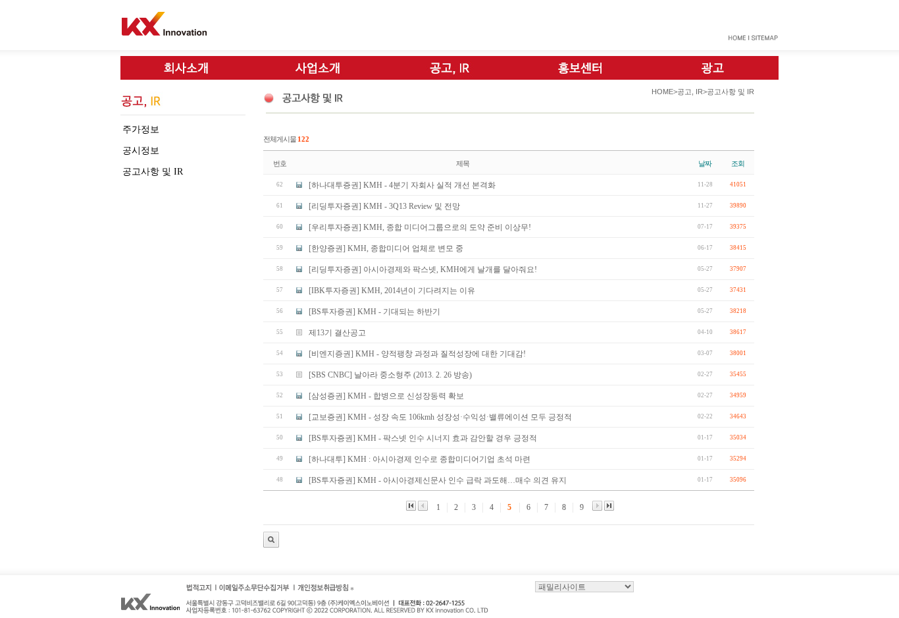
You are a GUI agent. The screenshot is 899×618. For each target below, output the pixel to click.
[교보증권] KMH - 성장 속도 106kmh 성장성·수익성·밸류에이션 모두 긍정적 (440, 417)
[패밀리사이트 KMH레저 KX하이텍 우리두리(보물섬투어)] (584, 585)
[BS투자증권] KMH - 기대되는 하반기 (374, 311)
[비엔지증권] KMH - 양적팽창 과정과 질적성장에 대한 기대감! (417, 353)
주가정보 (140, 129)
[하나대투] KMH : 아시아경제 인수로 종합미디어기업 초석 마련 (419, 459)
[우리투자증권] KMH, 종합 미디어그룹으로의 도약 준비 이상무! (420, 227)
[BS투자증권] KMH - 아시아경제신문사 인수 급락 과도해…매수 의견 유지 (438, 480)
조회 (737, 163)
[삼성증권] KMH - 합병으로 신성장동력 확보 (386, 396)
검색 (271, 540)
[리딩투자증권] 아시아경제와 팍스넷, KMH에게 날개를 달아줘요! (423, 269)
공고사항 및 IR (152, 172)
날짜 (704, 163)
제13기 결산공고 (337, 332)
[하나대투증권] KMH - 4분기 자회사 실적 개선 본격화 (402, 185)
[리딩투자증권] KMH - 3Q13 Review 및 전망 (384, 206)
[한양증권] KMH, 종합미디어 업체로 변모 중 (386, 248)
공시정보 (140, 150)
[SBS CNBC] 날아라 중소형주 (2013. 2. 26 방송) (390, 374)
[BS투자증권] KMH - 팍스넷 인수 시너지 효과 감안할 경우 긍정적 (423, 438)
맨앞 (411, 506)
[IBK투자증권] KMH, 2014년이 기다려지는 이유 (392, 290)
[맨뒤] (609, 506)
